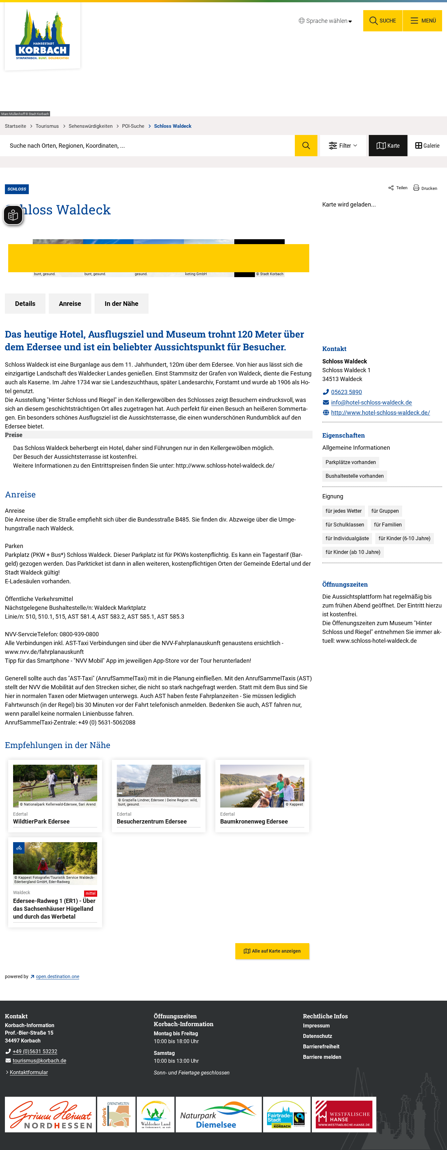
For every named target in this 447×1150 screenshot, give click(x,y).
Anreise (70, 304)
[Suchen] (306, 145)
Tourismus (47, 126)
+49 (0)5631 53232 (31, 1051)
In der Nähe (121, 304)
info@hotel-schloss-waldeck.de (371, 402)
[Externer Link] (50, 1114)
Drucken (429, 188)
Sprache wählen (327, 20)
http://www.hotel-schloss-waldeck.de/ (380, 412)
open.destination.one (57, 976)
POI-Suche (133, 126)
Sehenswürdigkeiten (91, 126)
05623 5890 (346, 392)
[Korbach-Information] (74, 1043)
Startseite (15, 126)
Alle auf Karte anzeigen (276, 951)
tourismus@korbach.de (35, 1061)
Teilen (401, 187)
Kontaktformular (29, 1072)
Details (25, 304)
